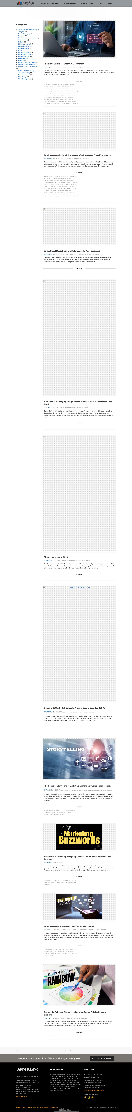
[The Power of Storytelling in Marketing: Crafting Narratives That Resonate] (79, 759)
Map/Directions (21, 1096)
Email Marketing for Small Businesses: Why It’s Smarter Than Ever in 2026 (77, 155)
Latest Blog (76, 67)
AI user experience (68, 95)
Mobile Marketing (24, 56)
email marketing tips (56, 951)
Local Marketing (23, 48)
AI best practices (57, 84)
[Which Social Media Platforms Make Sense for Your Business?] (79, 226)
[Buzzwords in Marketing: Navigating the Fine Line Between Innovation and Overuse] (79, 836)
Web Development (24, 79)
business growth (66, 178)
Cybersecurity (23, 40)
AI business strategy (62, 86)
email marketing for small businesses (62, 188)
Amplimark (57, 67)
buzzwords (47, 880)
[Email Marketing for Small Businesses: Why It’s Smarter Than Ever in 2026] (79, 130)
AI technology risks (56, 95)
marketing (61, 880)
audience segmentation (70, 176)
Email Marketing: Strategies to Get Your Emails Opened (69, 926)
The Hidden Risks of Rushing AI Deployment (64, 64)
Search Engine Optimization (27, 67)
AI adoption (47, 84)
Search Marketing (62, 882)
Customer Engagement (66, 180)
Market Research (24, 52)
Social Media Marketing (26, 71)
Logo (20, 50)
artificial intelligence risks (52, 97)
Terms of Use (31, 1107)
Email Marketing (23, 46)
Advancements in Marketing (27, 30)
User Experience (24, 75)
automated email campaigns (52, 178)
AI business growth (68, 84)
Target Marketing (24, 73)
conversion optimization (51, 180)
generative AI (48, 103)
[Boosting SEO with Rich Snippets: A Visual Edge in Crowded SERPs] (79, 643)
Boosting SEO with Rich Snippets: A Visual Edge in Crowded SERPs (74, 708)
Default (20, 42)
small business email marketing (64, 196)
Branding (21, 36)
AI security (69, 93)
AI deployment (56, 88)
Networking (22, 58)
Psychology (60, 1035)
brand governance (55, 99)
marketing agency (61, 812)
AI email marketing (49, 176)
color (50, 1035)
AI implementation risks (70, 91)
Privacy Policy (21, 1107)
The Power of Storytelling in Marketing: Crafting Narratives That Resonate (77, 786)
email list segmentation (59, 184)
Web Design (22, 77)
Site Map (40, 1107)
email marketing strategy (61, 190)
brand (46, 1035)
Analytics (21, 32)
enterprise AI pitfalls (69, 101)
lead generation (59, 192)
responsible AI (57, 103)
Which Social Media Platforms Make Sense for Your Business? (72, 251)
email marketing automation (52, 186)
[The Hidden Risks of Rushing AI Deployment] (79, 39)
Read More (79, 81)
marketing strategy (64, 194)
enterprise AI (58, 101)
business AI (65, 99)
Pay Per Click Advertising (26, 62)
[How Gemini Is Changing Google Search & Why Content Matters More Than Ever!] (79, 337)
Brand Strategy (23, 34)
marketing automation (51, 194)
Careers (46, 1107)
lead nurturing (69, 192)
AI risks (59, 93)
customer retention (50, 182)
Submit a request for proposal (94, 1090)
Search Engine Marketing (26, 64)
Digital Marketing (24, 44)
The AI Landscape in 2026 (56, 557)
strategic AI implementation (70, 103)
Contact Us (54, 1107)
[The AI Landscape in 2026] (79, 493)
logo (54, 1035)
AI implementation (57, 91)
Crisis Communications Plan (27, 38)
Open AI (21, 60)
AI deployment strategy (68, 88)
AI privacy (54, 93)
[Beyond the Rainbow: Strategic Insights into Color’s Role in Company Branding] (79, 985)
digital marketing (62, 182)
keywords (54, 880)
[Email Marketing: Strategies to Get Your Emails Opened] (79, 906)
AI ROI (64, 93)
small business (72, 953)
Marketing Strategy (24, 54)
